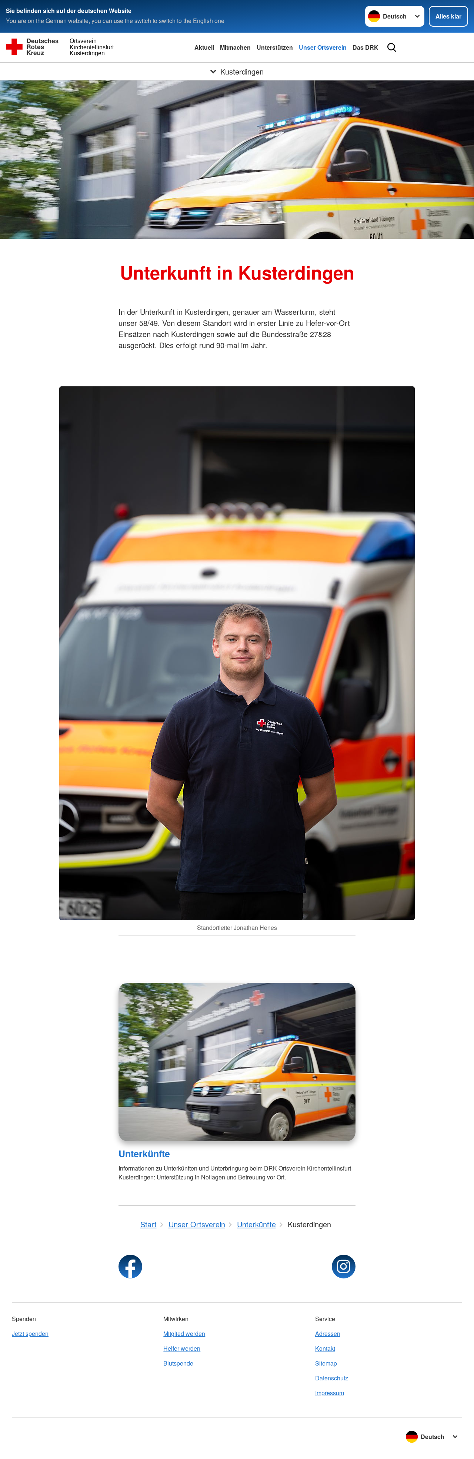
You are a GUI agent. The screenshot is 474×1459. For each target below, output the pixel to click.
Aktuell (204, 47)
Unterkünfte (144, 1153)
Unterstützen (275, 47)
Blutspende (178, 1363)
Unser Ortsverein (323, 47)
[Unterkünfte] (237, 1062)
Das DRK (365, 47)
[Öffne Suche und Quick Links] (392, 47)
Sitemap (326, 1363)
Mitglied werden (184, 1333)
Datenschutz (331, 1378)
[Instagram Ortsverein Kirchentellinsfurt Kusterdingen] (344, 1266)
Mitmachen (235, 47)
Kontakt (325, 1348)
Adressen (327, 1333)
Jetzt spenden (30, 1333)
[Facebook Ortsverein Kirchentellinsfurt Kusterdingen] (130, 1266)
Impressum (329, 1393)
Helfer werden (181, 1348)
